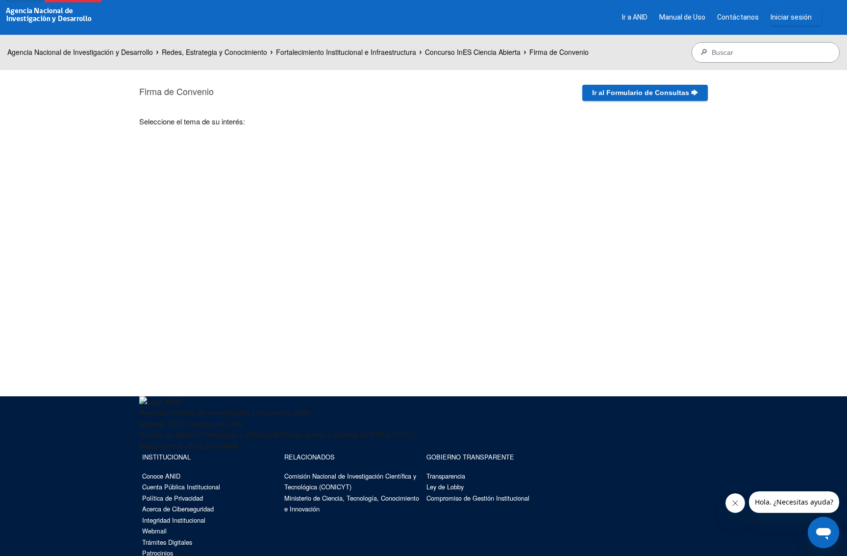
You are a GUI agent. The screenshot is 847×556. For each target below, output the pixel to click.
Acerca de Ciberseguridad (178, 508)
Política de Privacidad (172, 498)
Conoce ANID (161, 476)
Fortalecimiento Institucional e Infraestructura (346, 52)
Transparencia (445, 476)
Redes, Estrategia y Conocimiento (214, 52)
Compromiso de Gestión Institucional (477, 498)
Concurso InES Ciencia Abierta (473, 52)
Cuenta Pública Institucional (181, 486)
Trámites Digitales (167, 542)
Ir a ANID (635, 17)
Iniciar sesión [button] (791, 17)
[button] (645, 93)
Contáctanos (738, 17)
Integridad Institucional (173, 520)
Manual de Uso (682, 17)
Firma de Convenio (559, 52)
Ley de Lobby (445, 486)
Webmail (154, 530)
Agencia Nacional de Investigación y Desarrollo (80, 52)
